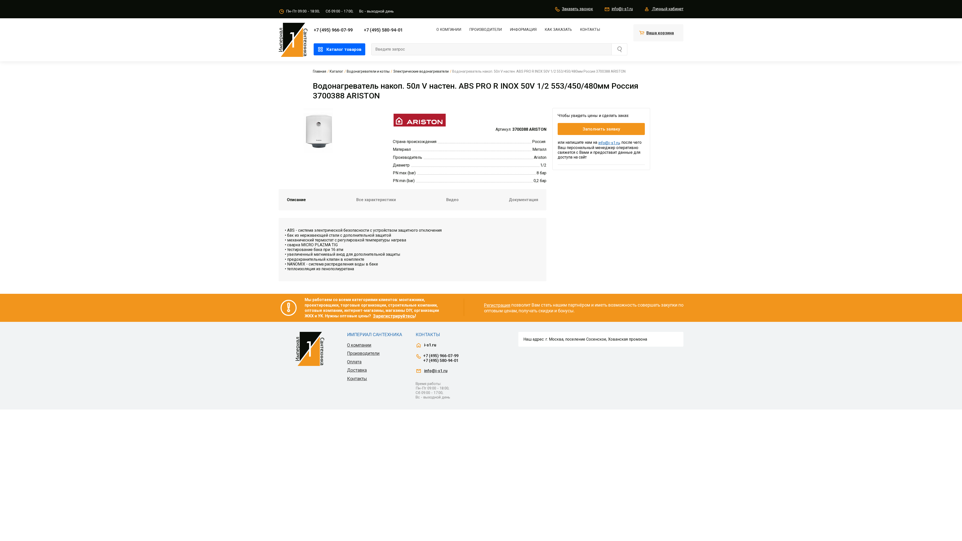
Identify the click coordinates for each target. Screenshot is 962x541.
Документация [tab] (523, 199)
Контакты (590, 29)
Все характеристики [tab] (376, 199)
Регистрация (497, 305)
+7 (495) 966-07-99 (333, 30)
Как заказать (558, 29)
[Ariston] (419, 119)
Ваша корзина (660, 33)
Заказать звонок (577, 9)
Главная (319, 71)
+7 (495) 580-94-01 (383, 30)
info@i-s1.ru (622, 9)
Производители (485, 29)
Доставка (357, 370)
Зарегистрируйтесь (394, 316)
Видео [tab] (452, 199)
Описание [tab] (296, 199)
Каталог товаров (344, 49)
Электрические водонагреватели (421, 71)
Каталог (336, 71)
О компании (448, 29)
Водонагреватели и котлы (368, 71)
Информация (523, 29)
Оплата (354, 361)
